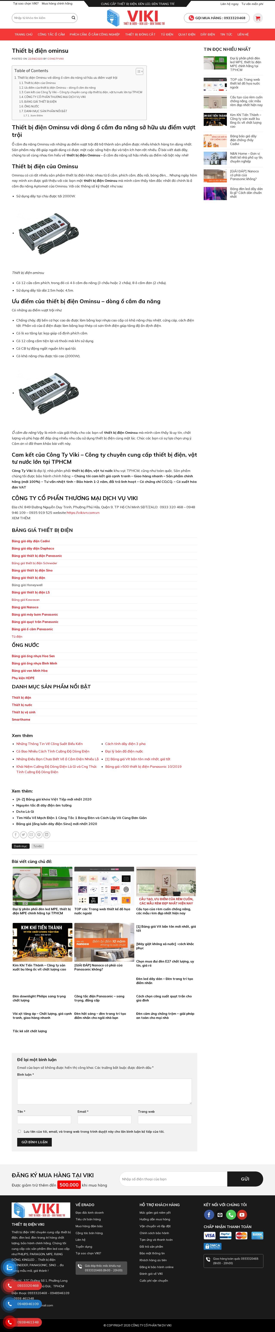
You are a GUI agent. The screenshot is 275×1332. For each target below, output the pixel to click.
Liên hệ (243, 34)
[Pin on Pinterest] (39, 834)
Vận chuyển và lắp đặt (155, 1226)
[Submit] (73, 18)
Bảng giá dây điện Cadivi (31, 541)
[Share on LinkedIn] (46, 834)
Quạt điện (187, 34)
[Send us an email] (220, 1215)
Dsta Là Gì (25, 811)
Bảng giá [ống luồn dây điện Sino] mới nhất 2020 (56, 824)
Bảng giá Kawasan (26, 600)
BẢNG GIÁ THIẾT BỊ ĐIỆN (40, 101)
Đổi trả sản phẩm (151, 1247)
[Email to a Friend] (31, 834)
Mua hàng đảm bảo (89, 1226)
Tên (21, 1112)
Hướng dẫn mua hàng (155, 1219)
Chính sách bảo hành (154, 1233)
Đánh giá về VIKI (151, 1274)
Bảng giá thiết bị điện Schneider (34, 563)
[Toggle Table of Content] (137, 71)
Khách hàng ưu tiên (153, 1260)
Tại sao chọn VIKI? (25, 3)
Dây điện (208, 34)
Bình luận (25, 1075)
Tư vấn (38, 846)
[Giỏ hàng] (258, 18)
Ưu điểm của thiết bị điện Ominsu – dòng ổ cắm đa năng (60, 87)
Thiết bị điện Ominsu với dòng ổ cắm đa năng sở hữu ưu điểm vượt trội (67, 78)
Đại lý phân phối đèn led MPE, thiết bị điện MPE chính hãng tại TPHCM (245, 64)
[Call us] (231, 1215)
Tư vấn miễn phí (252, 4)
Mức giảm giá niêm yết (155, 1213)
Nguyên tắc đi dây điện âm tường (44, 805)
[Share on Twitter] (23, 834)
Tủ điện (167, 34)
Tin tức (226, 34)
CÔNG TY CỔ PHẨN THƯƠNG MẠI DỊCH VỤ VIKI (55, 97)
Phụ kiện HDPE (23, 678)
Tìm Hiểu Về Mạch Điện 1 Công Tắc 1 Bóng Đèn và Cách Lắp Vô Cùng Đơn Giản (81, 818)
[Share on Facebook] (15, 834)
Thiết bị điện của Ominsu (40, 83)
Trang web (146, 1112)
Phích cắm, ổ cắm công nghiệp (95, 34)
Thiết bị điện (21, 698)
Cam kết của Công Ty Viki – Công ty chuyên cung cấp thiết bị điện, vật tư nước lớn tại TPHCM (83, 92)
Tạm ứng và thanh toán (156, 1240)
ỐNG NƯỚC (31, 106)
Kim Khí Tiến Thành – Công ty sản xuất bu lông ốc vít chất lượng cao (245, 120)
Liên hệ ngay (229, 4)
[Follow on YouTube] (242, 1215)
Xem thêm (37, 115)
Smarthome (21, 720)
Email (83, 1112)
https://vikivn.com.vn (83, 512)
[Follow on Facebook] (209, 1215)
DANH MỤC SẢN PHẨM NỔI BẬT (45, 111)
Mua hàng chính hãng (57, 3)
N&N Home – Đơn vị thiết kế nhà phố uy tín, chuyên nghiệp (246, 157)
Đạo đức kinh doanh (90, 1213)
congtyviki (55, 58)
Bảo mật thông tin (152, 1253)
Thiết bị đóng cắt (140, 34)
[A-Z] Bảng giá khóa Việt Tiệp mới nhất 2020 (54, 799)
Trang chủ (23, 34)
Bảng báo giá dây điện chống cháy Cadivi (243, 140)
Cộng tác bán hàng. (89, 1233)
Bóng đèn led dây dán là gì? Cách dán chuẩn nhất (246, 193)
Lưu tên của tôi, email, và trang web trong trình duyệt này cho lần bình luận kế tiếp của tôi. (94, 1132)
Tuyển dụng (84, 1247)
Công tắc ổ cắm (51, 34)
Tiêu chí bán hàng (88, 1219)
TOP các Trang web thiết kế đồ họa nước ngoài (245, 83)
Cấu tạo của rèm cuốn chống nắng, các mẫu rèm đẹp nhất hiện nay (246, 101)
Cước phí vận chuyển (154, 1281)
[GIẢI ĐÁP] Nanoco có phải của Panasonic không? (244, 175)
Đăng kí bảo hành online (157, 1267)
